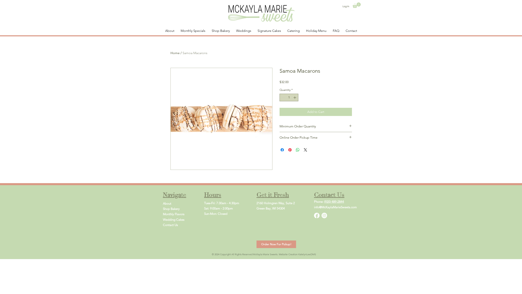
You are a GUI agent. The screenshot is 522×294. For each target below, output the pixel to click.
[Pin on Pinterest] (290, 149)
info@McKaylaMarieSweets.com (335, 207)
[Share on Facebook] (282, 149)
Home (175, 53)
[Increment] (295, 97)
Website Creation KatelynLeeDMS (297, 254)
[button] (357, 5)
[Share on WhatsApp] (297, 149)
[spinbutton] (289, 97)
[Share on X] (305, 149)
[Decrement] (282, 97)
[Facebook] (317, 215)
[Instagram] (324, 215)
